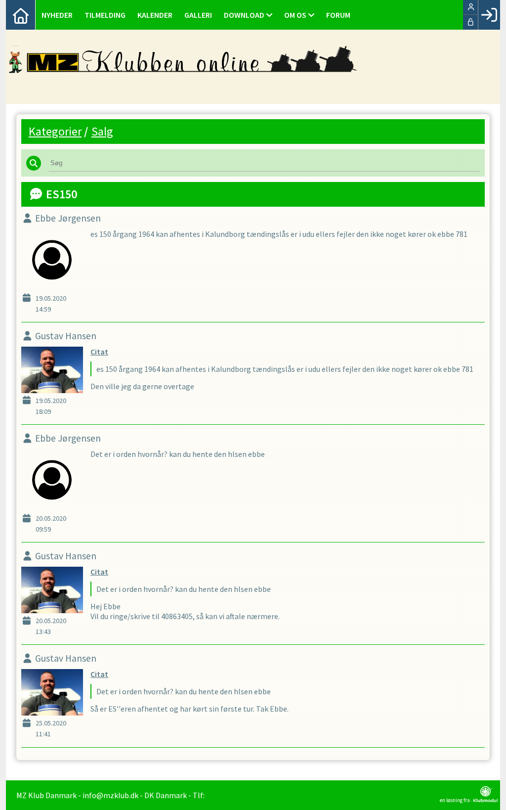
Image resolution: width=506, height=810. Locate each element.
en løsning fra (455, 800)
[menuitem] (21, 15)
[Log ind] (489, 15)
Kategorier (55, 131)
